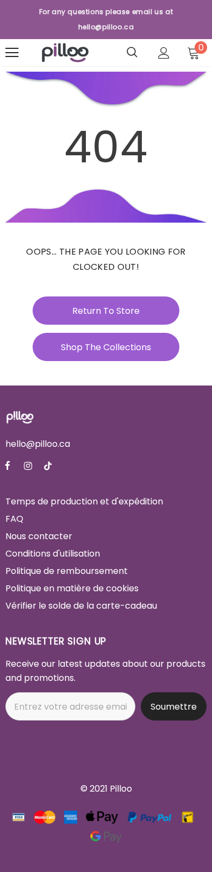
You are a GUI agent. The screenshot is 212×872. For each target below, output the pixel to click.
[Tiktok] (48, 466)
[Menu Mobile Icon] (11, 52)
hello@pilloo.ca (37, 444)
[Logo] (65, 53)
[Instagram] (28, 466)
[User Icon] (164, 53)
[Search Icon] (132, 52)
